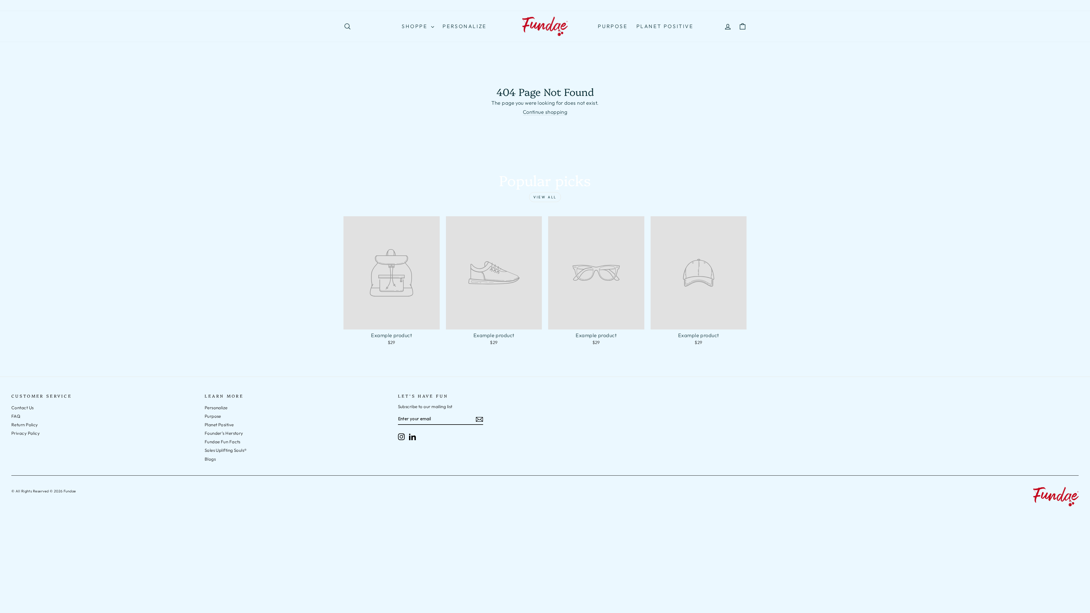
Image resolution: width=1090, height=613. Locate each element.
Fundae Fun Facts (222, 441)
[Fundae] (545, 26)
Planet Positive (665, 26)
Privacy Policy (25, 433)
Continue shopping (545, 112)
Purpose (613, 26)
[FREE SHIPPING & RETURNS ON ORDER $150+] (545, 5)
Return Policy (24, 424)
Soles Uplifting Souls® (226, 450)
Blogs (210, 459)
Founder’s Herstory (224, 433)
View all (545, 197)
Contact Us (22, 407)
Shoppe (416, 26)
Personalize (465, 26)
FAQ (15, 416)
